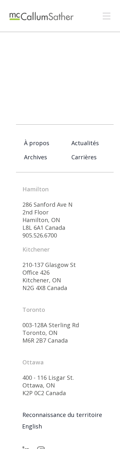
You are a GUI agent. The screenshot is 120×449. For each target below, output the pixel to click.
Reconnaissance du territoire (62, 415)
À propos (36, 143)
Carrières (84, 157)
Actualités (85, 143)
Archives (35, 157)
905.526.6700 (39, 235)
